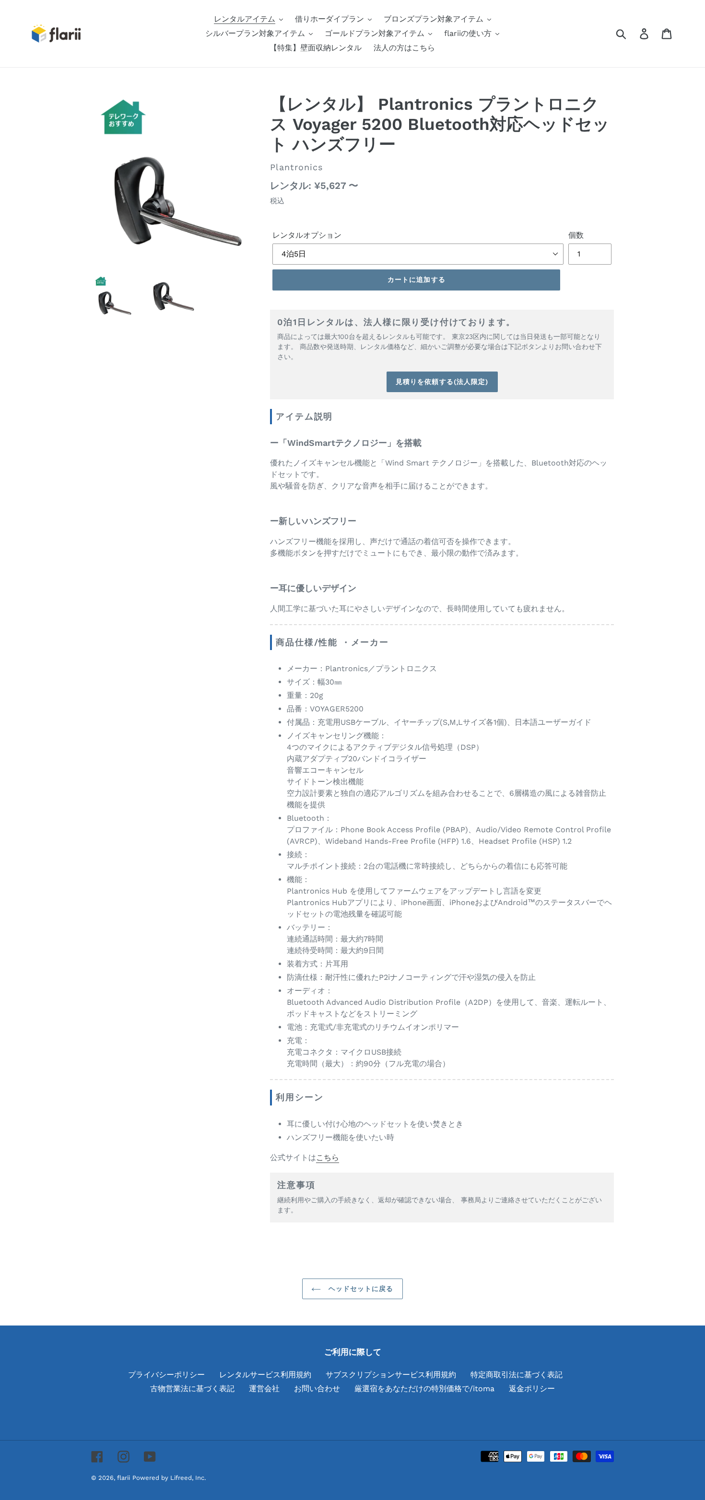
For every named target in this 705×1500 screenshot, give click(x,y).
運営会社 (264, 1388)
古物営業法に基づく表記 (192, 1388)
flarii (123, 1477)
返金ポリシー (532, 1388)
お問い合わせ (317, 1388)
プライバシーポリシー (166, 1374)
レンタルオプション (306, 235)
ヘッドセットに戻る (359, 1288)
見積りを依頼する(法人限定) (442, 381)
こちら (327, 1157)
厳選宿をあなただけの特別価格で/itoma (424, 1388)
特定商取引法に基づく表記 (516, 1374)
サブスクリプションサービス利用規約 (391, 1374)
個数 (576, 235)
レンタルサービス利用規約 (265, 1374)
